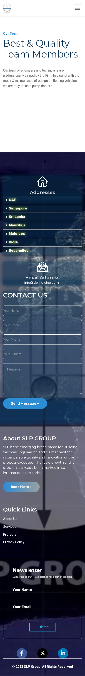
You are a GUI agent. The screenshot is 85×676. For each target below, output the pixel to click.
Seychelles (18, 251)
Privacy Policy (13, 542)
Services (9, 526)
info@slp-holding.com (41, 283)
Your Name (22, 590)
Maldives (17, 234)
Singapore (18, 208)
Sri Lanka (17, 217)
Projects (9, 534)
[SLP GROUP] (7, 8)
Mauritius (17, 225)
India (13, 242)
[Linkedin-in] (63, 653)
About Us (10, 519)
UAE (12, 200)
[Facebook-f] (22, 653)
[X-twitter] (42, 653)
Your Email (22, 607)
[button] (42, 200)
